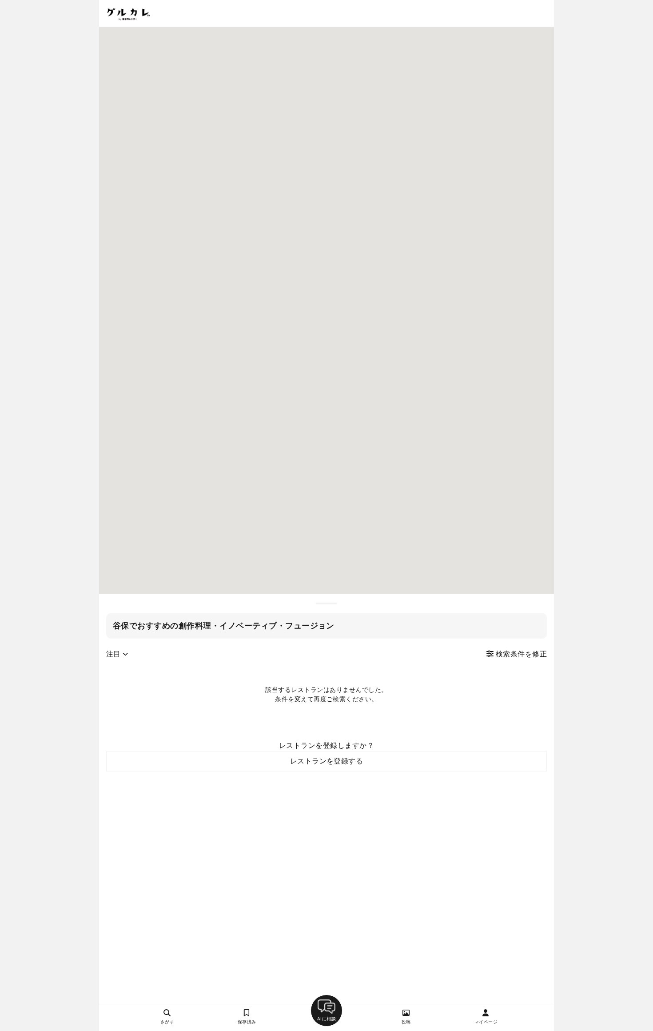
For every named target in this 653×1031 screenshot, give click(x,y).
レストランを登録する (326, 761)
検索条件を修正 (520, 654)
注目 (114, 654)
